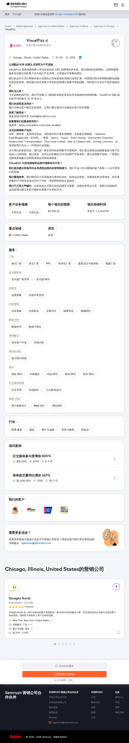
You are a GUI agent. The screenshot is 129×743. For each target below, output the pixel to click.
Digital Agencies (24, 26)
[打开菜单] (122, 5)
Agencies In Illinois (79, 26)
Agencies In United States (51, 26)
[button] (115, 43)
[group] (64, 605)
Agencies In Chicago (104, 26)
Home (8, 26)
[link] (116, 5)
